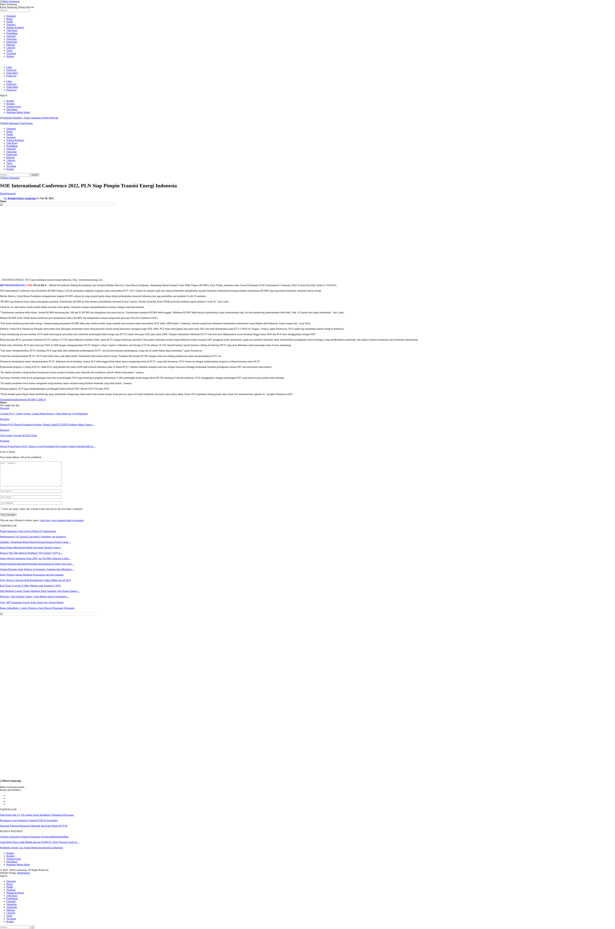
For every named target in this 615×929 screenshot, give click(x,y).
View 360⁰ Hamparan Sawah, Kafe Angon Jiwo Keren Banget (32, 602)
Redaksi (10, 103)
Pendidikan (12, 33)
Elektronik (11, 42)
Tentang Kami (13, 106)
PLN (43, 399)
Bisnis (9, 18)
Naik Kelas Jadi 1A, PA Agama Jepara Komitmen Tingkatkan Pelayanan (37, 815)
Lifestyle (10, 47)
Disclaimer (11, 109)
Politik (9, 21)
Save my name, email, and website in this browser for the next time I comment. (43, 509)
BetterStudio (23, 873)
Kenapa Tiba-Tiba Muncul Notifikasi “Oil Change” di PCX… (31, 553)
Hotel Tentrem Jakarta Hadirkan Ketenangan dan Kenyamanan (32, 574)
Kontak (10, 100)
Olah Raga (11, 30)
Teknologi (11, 39)
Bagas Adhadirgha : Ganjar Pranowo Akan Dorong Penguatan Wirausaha (37, 608)
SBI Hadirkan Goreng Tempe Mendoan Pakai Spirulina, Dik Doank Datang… (39, 591)
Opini (9, 50)
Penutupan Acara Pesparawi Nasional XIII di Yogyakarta (28, 820)
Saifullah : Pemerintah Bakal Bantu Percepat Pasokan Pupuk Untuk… (35, 542)
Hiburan (10, 44)
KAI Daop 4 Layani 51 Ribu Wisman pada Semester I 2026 (30, 585)
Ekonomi (11, 16)
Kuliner (10, 56)
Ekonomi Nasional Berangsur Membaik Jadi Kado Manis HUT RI (33, 825)
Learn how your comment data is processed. (62, 520)
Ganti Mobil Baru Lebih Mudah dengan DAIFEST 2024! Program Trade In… (39, 842)
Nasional (10, 24)
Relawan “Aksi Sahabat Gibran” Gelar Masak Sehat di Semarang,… (34, 596)
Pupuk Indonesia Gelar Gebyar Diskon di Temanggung (28, 531)
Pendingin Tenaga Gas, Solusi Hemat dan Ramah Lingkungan (31, 847)
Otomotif (11, 36)
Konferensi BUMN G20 (28, 399)
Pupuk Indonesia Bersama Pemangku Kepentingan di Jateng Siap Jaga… (37, 563)
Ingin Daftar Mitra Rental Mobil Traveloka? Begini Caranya (30, 547)
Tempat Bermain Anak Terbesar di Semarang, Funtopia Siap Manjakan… (37, 569)
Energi (12, 399)
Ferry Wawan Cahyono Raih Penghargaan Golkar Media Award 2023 (35, 580)
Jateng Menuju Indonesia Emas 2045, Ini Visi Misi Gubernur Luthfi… (35, 558)
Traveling (11, 53)
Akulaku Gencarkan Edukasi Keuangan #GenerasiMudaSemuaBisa (34, 836)
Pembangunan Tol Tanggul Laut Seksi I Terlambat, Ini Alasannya (33, 536)
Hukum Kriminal (15, 27)
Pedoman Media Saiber (18, 112)
